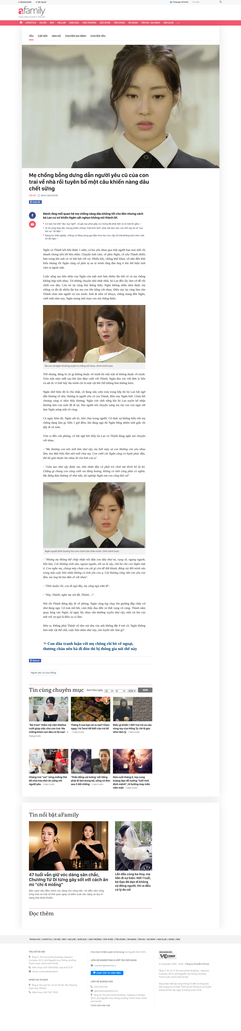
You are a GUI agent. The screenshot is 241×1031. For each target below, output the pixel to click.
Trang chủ (34, 939)
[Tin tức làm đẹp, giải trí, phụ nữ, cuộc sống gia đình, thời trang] (31, 12)
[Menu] (178, 23)
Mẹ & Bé (62, 23)
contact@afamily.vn (48, 971)
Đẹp (52, 23)
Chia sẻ (36, 202)
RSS (178, 939)
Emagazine (25, 2)
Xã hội (43, 23)
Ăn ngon (133, 23)
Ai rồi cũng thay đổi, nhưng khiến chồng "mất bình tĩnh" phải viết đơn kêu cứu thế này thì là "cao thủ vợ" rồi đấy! (94, 230)
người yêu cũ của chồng (43, 672)
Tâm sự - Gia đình (150, 23)
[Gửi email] (32, 224)
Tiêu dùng (119, 23)
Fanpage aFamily (180, 2)
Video (171, 939)
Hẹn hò (56, 36)
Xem (145, 690)
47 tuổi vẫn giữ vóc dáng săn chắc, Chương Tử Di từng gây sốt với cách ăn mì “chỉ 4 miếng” (68, 879)
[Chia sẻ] (32, 215)
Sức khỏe (105, 23)
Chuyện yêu (98, 36)
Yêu (31, 36)
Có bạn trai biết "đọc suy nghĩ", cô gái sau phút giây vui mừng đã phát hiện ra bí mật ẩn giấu (92, 223)
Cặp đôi (42, 36)
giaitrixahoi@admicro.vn (106, 991)
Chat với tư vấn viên (108, 973)
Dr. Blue (42, 2)
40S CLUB (168, 23)
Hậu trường (89, 23)
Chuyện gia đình (75, 36)
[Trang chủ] (21, 23)
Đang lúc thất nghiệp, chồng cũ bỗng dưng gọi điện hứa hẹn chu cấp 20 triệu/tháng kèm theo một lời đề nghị (94, 237)
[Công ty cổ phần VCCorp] (167, 955)
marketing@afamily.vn (105, 965)
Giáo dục (74, 23)
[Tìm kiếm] (220, 2)
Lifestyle (31, 23)
